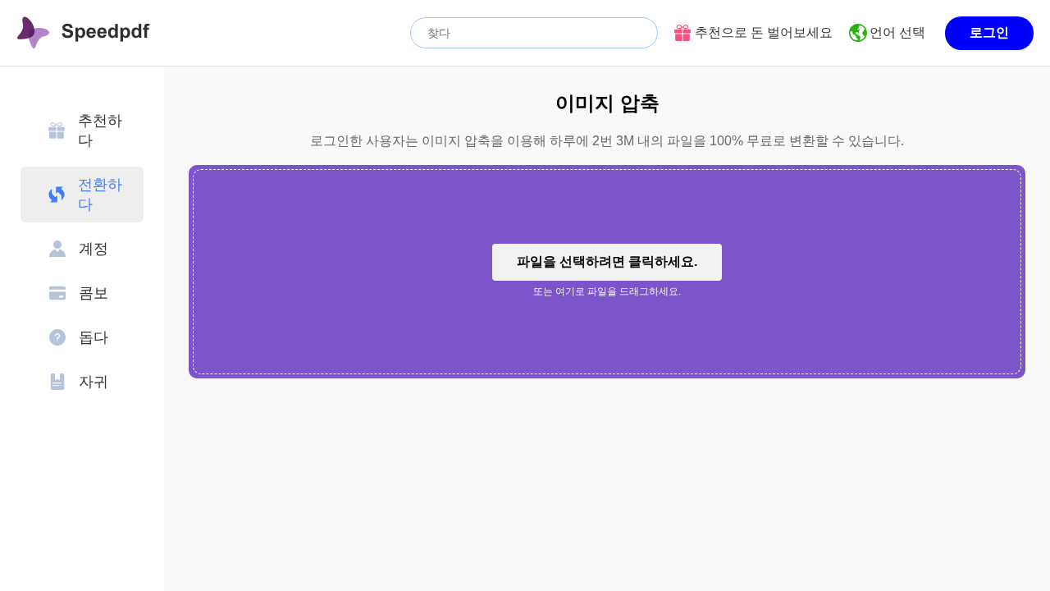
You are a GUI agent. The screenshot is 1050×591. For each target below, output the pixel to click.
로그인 (989, 32)
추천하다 (100, 130)
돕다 (93, 337)
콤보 (93, 293)
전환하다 (100, 194)
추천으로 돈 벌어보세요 (764, 32)
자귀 (93, 381)
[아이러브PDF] (83, 32)
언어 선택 (897, 32)
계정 (93, 249)
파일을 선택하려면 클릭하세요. (607, 261)
